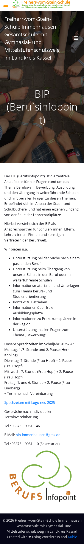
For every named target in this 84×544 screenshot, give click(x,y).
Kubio (72, 537)
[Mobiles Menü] (76, 38)
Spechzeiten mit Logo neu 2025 (29, 402)
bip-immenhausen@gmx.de (38, 434)
